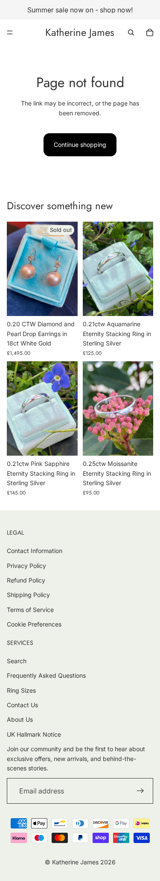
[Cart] (149, 32)
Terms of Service (30, 609)
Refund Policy (26, 580)
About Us (20, 719)
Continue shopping (80, 144)
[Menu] (10, 32)
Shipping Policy (28, 594)
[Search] (131, 32)
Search (16, 660)
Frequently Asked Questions (46, 675)
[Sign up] (140, 791)
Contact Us (22, 704)
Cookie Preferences (34, 624)
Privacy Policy (26, 565)
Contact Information (34, 550)
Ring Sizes (21, 690)
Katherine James (75, 862)
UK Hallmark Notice (34, 734)
